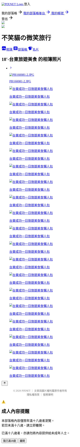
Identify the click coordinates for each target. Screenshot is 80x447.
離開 (22, 440)
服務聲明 (48, 394)
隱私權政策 (33, 394)
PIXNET (26, 390)
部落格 (23, 49)
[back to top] (5, 383)
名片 (36, 49)
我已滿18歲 (9, 440)
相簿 (9, 49)
